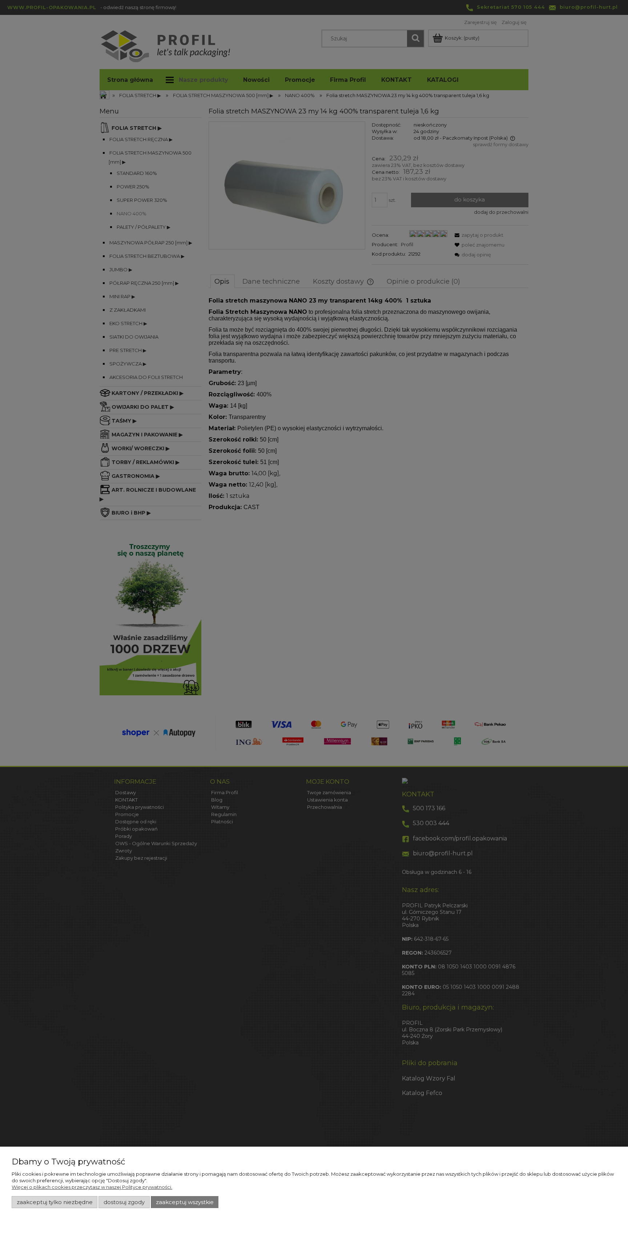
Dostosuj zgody (124, 1202)
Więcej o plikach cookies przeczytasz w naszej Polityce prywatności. (92, 1187)
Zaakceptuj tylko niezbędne (55, 1202)
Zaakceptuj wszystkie (185, 1202)
